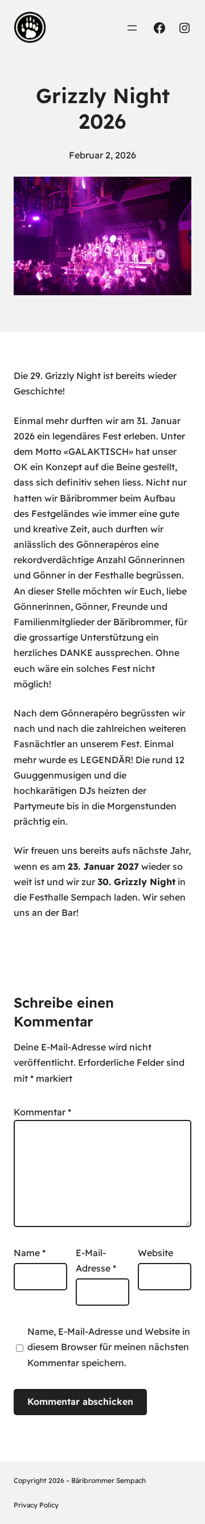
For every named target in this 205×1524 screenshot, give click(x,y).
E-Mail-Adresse (96, 1260)
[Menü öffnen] (132, 28)
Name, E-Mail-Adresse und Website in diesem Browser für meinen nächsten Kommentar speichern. (108, 1347)
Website (155, 1252)
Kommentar (42, 1112)
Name (30, 1252)
